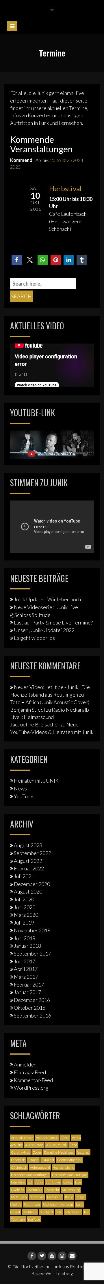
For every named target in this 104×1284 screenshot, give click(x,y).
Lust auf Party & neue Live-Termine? (53, 622)
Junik (39, 1182)
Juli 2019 (24, 922)
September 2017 (32, 953)
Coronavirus (20, 1152)
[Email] (72, 1256)
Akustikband (34, 1145)
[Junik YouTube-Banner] (52, 444)
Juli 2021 (24, 876)
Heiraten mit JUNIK (36, 780)
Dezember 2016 (32, 1000)
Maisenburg (71, 1190)
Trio (86, 1212)
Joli (30, 1182)
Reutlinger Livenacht (57, 1204)
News (20, 788)
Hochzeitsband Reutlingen (30, 1174)
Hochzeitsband (63, 1167)
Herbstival (65, 188)
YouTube (24, 796)
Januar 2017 (27, 992)
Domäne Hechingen (59, 1152)
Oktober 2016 (29, 1007)
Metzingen (19, 1197)
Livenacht (52, 1190)
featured (83, 1152)
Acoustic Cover (22, 1137)
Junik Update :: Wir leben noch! (48, 599)
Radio (69, 1197)
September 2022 (32, 853)
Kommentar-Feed (33, 1080)
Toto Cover (73, 1212)
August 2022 (28, 861)
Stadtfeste (30, 1212)
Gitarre (33, 1160)
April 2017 (26, 969)
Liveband (17, 1190)
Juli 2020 (24, 899)
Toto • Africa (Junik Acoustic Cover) (49, 702)
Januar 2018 (27, 946)
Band (73, 1145)
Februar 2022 (29, 868)
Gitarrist (47, 1160)
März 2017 (26, 976)
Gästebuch (19, 1167)
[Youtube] (52, 1256)
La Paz (68, 1182)
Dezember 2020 (32, 884)
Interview (18, 1182)
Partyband (54, 1197)
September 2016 (32, 1015)
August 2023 (28, 845)
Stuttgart (46, 1212)
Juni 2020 (24, 907)
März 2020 (26, 915)
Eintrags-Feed (30, 1072)
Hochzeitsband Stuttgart (70, 1174)
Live (78, 1182)
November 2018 (32, 930)
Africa (64, 1137)
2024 (78, 160)
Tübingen (18, 1219)
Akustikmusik (56, 1145)
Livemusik (34, 1190)
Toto (59, 1212)
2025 (67, 160)
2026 (55, 160)
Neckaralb (36, 1197)
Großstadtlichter (69, 1160)
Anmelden (25, 1064)
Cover (37, 1152)
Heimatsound (40, 1167)
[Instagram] (62, 1256)
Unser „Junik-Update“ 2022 (44, 630)
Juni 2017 (24, 961)
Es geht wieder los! (35, 638)
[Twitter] (42, 1256)
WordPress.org (31, 1087)
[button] (17, 260)
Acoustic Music (47, 1137)
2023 (15, 166)
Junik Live (53, 1182)
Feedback (18, 1160)
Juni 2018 (24, 938)
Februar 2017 (29, 984)
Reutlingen (32, 1204)
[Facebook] (31, 1256)
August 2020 (28, 891)
